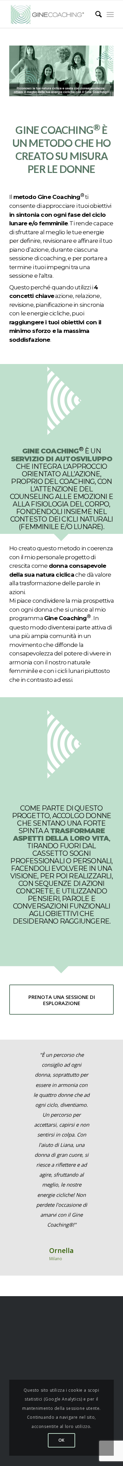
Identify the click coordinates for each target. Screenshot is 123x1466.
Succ (98, 1060)
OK (61, 1440)
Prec (24, 1060)
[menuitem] (95, 14)
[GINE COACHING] (50, 14)
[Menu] (110, 14)
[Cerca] (95, 14)
